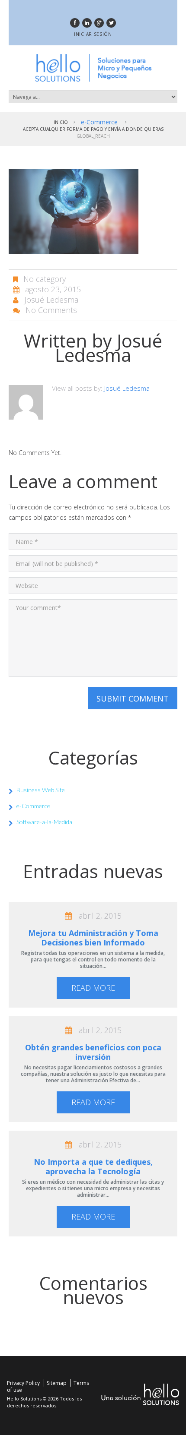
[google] (99, 23)
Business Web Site (40, 789)
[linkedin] (87, 23)
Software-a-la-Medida (44, 821)
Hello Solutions (24, 1398)
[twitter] (111, 23)
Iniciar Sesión (93, 34)
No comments (51, 310)
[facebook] (75, 23)
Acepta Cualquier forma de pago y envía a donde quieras (93, 129)
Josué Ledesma (51, 299)
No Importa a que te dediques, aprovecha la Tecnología (93, 1166)
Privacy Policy (23, 1383)
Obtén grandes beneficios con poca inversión (93, 1052)
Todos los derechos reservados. (44, 1402)
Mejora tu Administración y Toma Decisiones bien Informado (93, 938)
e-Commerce (99, 122)
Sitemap (57, 1383)
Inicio (61, 122)
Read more (93, 988)
